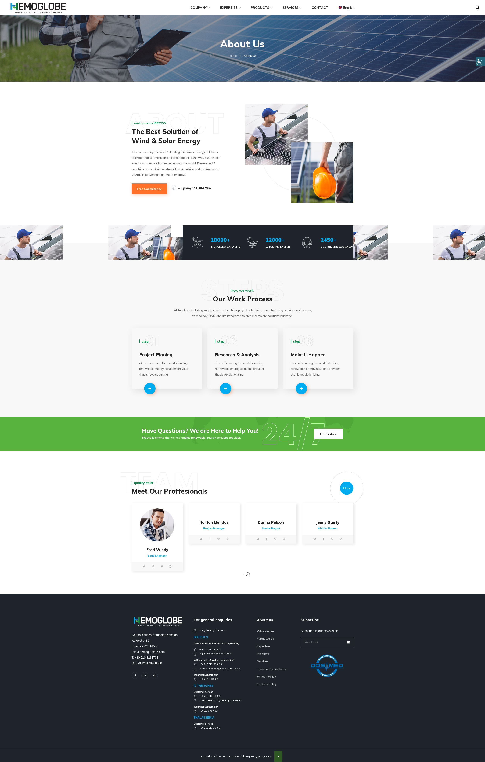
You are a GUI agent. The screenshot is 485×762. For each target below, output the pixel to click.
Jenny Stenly (327, 522)
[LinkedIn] (154, 675)
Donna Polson (271, 522)
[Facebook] (135, 675)
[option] (157, 538)
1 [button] (244, 574)
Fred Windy (157, 549)
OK (278, 756)
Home (233, 55)
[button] (477, 7)
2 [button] (248, 574)
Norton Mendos (214, 522)
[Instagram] (144, 675)
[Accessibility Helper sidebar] (480, 61)
